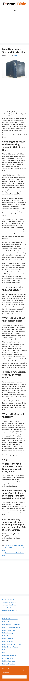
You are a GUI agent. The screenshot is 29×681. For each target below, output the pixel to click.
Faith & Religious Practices (10, 655)
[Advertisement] (14, 28)
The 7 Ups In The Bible (9, 602)
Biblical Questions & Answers (11, 644)
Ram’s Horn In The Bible (9, 610)
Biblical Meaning (7, 633)
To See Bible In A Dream (9, 608)
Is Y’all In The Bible (8, 599)
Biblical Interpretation (9, 630)
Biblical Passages (7, 638)
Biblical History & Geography (11, 627)
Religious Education (8, 661)
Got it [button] (14, 677)
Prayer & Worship (7, 658)
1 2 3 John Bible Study (9, 605)
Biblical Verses (6, 650)
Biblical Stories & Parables (10, 647)
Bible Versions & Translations (14, 545)
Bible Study (5, 622)
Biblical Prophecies (8, 641)
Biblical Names (6, 636)
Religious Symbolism (8, 664)
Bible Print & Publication (10, 619)
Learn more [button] (5, 672)
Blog (3, 652)
